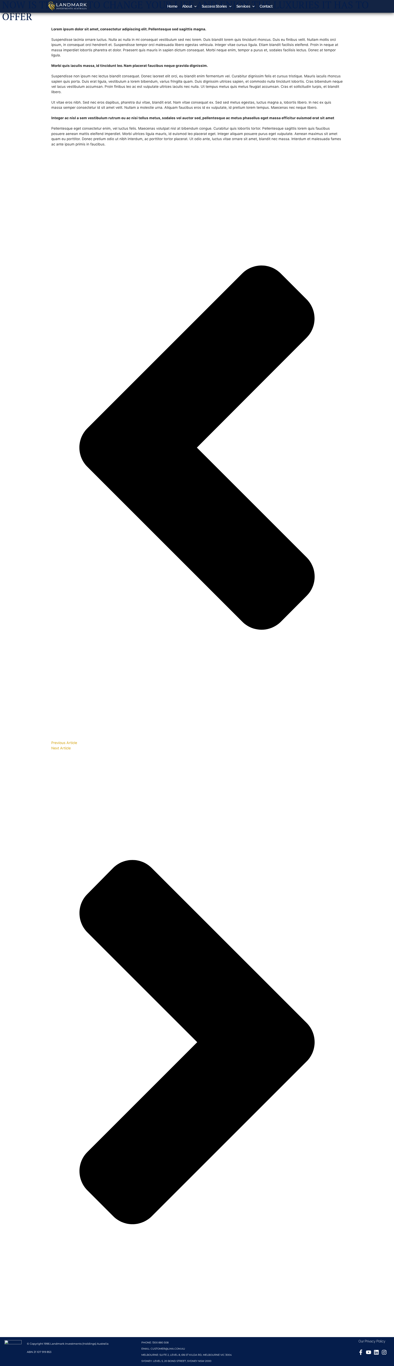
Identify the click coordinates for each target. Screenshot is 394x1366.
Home (172, 6)
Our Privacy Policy (371, 1341)
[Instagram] (384, 1352)
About (187, 6)
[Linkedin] (376, 1352)
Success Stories (214, 6)
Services (243, 6)
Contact (266, 6)
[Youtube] (368, 1352)
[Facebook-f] (360, 1352)
